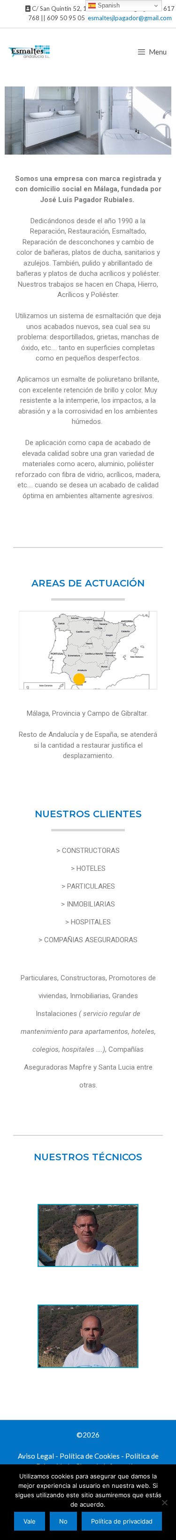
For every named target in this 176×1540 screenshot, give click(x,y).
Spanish (108, 5)
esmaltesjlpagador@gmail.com (130, 18)
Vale (29, 1521)
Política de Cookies (90, 1456)
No (63, 1521)
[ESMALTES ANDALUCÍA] (30, 51)
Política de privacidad (122, 1521)
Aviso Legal (36, 1456)
